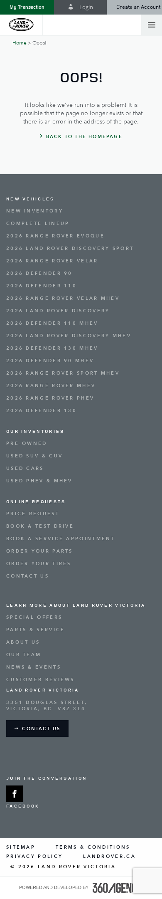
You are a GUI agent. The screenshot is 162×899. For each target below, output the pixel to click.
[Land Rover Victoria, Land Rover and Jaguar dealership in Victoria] (21, 25)
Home (19, 43)
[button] (27, 7)
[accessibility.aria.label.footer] (118, 888)
